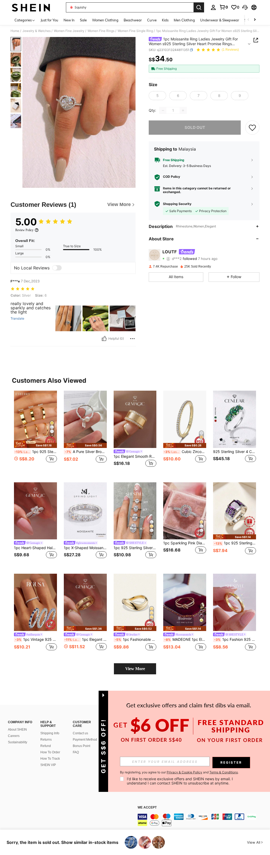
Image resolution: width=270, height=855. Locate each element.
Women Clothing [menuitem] (105, 20)
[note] (35, 444)
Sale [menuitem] (83, 20)
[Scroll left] (248, 20)
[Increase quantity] (183, 110)
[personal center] (213, 7)
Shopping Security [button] (177, 204)
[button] (245, 7)
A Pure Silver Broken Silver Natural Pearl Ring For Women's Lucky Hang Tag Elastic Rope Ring (86, 452)
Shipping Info (49, 733)
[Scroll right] (255, 20)
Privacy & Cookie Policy (184, 772)
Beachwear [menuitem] (133, 20)
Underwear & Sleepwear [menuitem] (219, 20)
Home (15, 31)
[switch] (57, 267)
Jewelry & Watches (36, 31)
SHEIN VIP (48, 765)
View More (135, 668)
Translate (17, 318)
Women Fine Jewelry (69, 31)
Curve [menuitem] (152, 20)
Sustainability (17, 742)
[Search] (199, 7)
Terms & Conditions (223, 772)
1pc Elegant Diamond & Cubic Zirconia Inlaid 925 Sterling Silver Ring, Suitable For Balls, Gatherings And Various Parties (85, 639)
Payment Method (85, 739)
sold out (195, 127)
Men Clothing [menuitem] (184, 20)
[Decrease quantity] (163, 110)
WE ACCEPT (147, 807)
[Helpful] (104, 338)
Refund (45, 746)
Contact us (80, 733)
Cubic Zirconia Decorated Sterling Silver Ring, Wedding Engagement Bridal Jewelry (185, 452)
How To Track (50, 758)
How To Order (50, 752)
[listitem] (35, 432)
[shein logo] (31, 7)
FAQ (76, 752)
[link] (223, 7)
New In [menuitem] (69, 20)
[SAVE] (252, 127)
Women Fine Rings (101, 31)
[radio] (157, 95)
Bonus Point (81, 746)
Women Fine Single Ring (135, 31)
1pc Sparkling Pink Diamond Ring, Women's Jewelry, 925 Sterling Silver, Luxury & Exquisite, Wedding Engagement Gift (184, 543)
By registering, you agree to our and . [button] (179, 772)
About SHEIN (17, 729)
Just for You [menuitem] (49, 20)
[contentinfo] (202, 820)
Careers (14, 736)
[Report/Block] (132, 338)
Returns (46, 739)
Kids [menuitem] (165, 20)
